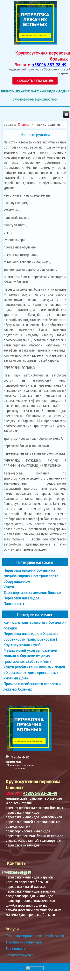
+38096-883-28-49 (49, 64)
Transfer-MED (13, 762)
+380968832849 (18, 872)
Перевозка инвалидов (24, 942)
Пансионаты (16, 948)
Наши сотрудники (35, 134)
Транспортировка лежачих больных (35, 935)
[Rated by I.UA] (35, 969)
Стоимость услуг (19, 955)
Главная (24, 124)
